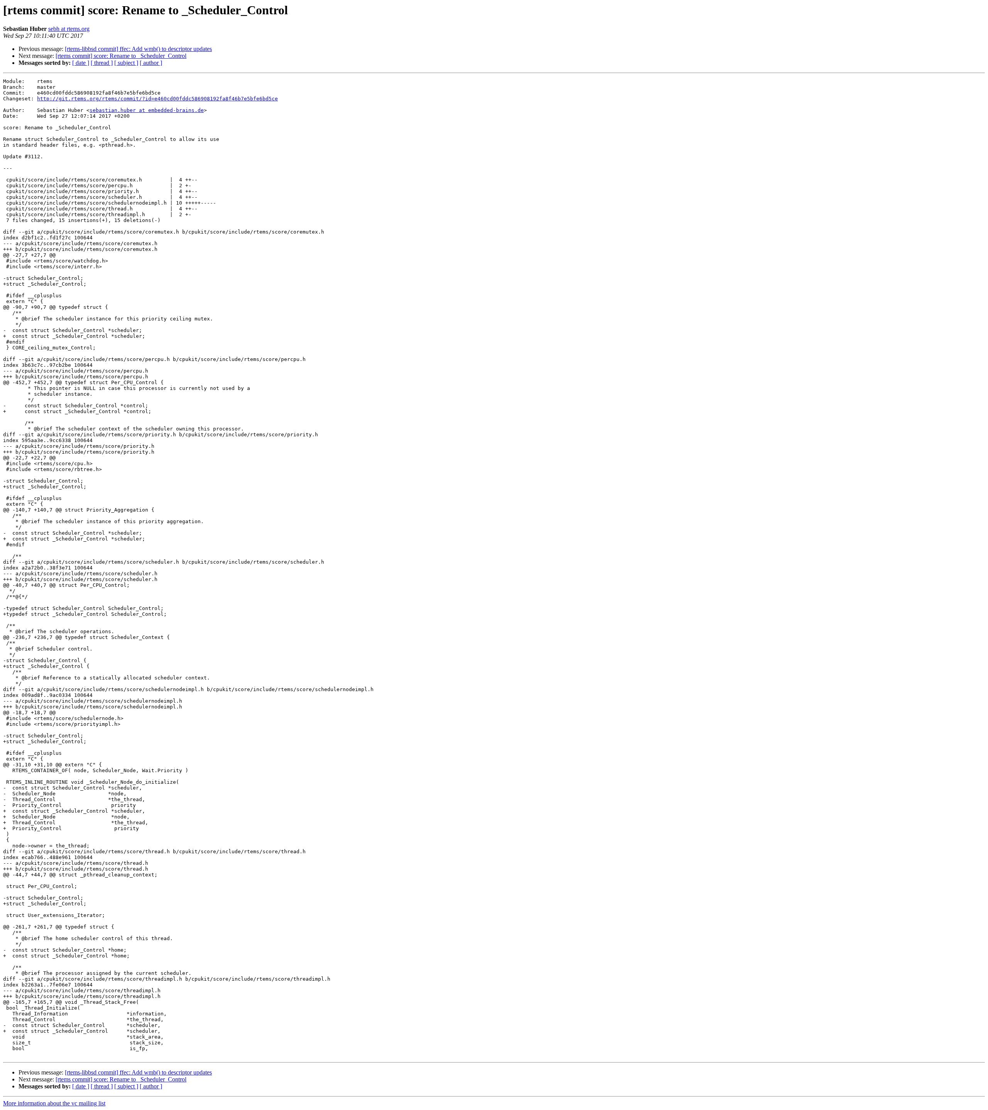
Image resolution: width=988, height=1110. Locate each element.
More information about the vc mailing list (54, 1103)
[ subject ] (126, 62)
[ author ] (151, 62)
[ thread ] (102, 62)
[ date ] (80, 62)
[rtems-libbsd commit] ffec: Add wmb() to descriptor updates (138, 49)
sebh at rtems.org (69, 28)
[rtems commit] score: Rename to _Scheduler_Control (121, 56)
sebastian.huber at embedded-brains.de (147, 110)
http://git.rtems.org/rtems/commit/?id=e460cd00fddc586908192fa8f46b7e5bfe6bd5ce (157, 99)
